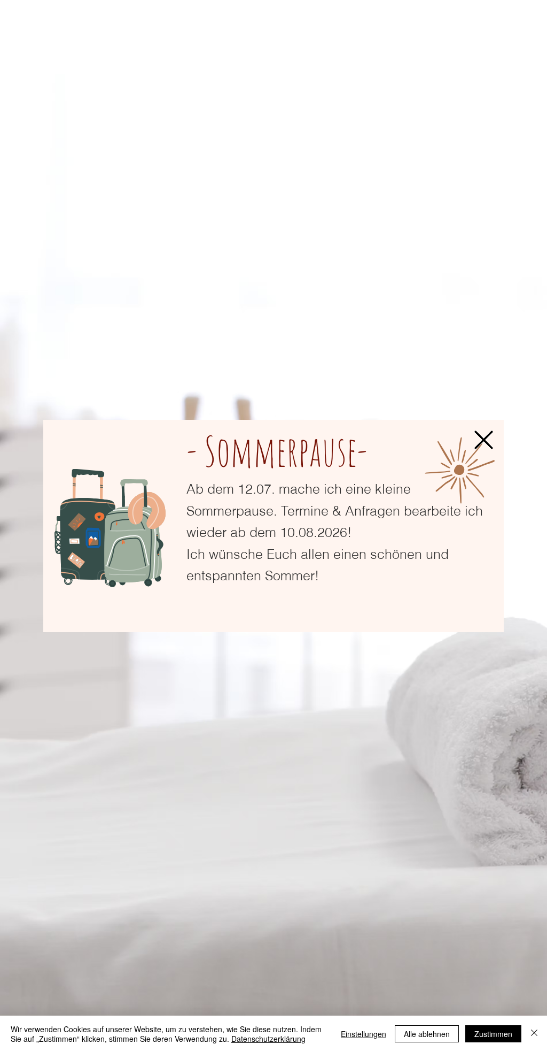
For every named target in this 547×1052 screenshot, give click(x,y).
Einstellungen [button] (363, 1033)
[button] (483, 440)
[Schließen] (534, 1033)
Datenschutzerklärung (268, 1038)
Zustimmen (493, 1033)
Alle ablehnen (427, 1033)
